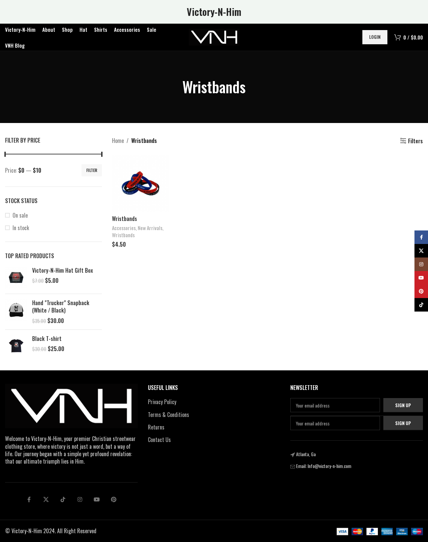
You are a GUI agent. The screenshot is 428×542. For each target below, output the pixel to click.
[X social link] (46, 499)
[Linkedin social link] (80, 499)
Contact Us (159, 439)
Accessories (124, 227)
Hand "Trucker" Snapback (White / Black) (60, 306)
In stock (21, 227)
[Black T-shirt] (16, 346)
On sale (20, 215)
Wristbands (124, 219)
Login (375, 36)
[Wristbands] (140, 183)
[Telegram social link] (97, 499)
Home (118, 141)
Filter (91, 170)
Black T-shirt (47, 338)
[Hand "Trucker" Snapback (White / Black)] (16, 311)
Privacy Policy (162, 401)
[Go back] (173, 87)
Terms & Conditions (168, 414)
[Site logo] (214, 36)
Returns (156, 427)
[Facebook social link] (29, 499)
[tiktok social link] (63, 499)
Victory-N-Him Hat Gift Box (62, 270)
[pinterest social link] (113, 499)
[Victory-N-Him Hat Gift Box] (16, 278)
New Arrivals (150, 227)
